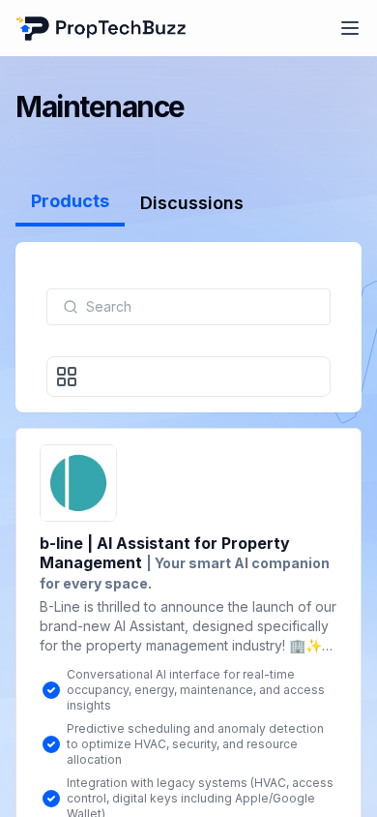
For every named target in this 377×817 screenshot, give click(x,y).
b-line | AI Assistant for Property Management (185, 562)
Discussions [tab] (192, 203)
